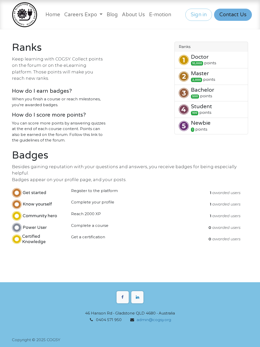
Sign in (199, 15)
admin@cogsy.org (154, 319)
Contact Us (233, 15)
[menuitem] (52, 15)
